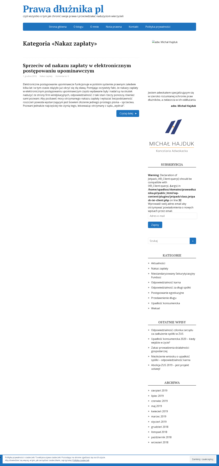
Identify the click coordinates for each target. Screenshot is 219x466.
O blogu (78, 26)
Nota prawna (114, 26)
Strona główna (58, 26)
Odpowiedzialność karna (166, 282)
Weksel (155, 308)
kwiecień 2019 (159, 411)
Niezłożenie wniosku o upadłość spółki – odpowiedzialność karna (170, 358)
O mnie (94, 26)
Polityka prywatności (157, 26)
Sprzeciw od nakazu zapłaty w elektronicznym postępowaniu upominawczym (77, 68)
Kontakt (133, 26)
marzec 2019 (158, 416)
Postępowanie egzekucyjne (167, 293)
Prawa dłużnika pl (63, 9)
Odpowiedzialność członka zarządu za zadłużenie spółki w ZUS (172, 331)
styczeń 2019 (159, 421)
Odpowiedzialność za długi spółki (171, 287)
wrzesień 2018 (159, 442)
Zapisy (155, 225)
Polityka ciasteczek (80, 460)
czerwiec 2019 (159, 401)
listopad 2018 (159, 432)
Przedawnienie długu (163, 298)
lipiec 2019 (157, 396)
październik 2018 (161, 437)
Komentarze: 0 (62, 76)
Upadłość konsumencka (165, 303)
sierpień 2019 (159, 390)
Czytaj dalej (126, 113)
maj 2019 (156, 406)
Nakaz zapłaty (46, 76)
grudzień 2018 (159, 427)
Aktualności (158, 263)
